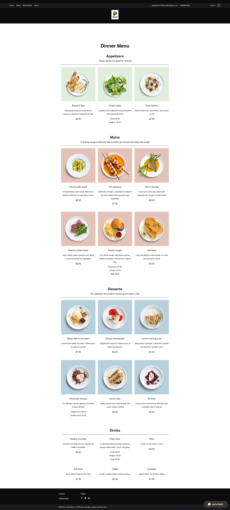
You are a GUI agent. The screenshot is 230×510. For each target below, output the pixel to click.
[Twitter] (85, 498)
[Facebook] (82, 498)
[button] (218, 5)
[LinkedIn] (89, 498)
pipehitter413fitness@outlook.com (165, 5)
